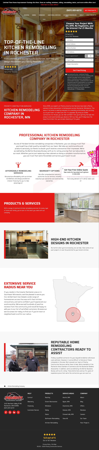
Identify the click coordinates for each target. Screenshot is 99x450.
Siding (47, 410)
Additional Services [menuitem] (54, 15)
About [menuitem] (81, 15)
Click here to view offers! (49, 5)
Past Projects (84, 423)
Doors (47, 414)
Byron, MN (66, 401)
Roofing (47, 397)
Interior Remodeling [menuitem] (70, 15)
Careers (82, 414)
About (82, 397)
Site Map (53, 444)
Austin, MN (66, 397)
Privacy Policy (80, 89)
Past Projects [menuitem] (91, 15)
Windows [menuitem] (42, 15)
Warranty (31, 401)
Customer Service (33, 410)
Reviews (83, 410)
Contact (30, 397)
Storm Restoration (51, 401)
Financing (31, 406)
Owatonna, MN (67, 406)
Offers (82, 406)
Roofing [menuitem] (26, 15)
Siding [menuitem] (34, 15)
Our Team (83, 418)
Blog (81, 401)
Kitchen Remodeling (51, 423)
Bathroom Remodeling (52, 418)
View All (65, 418)
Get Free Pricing (79, 70)
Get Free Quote (90, 10)
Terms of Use (70, 89)
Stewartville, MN (68, 414)
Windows (48, 406)
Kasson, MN (67, 410)
